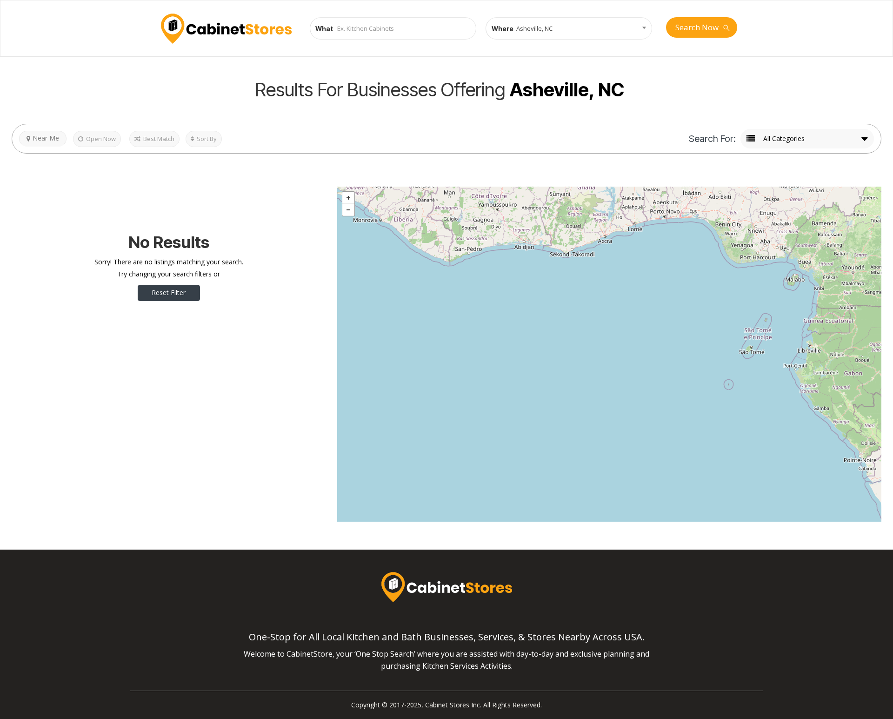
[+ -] (609, 354)
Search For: (712, 138)
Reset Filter (169, 292)
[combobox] (569, 28)
